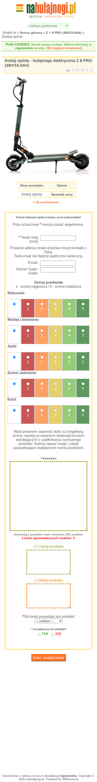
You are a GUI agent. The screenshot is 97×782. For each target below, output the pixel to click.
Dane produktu (31, 185)
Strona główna (31, 32)
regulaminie (24, 48)
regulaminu (68, 775)
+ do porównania (46, 202)
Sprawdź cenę (62, 194)
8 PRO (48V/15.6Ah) (67, 32)
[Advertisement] (48, 716)
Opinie (62, 185)
